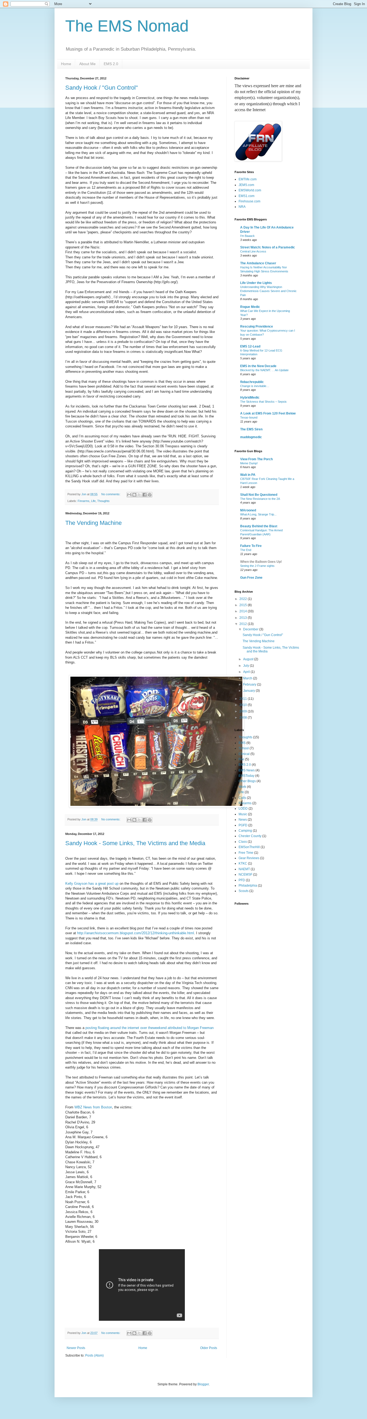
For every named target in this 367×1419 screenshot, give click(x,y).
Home (66, 64)
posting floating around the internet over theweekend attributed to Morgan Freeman (149, 1028)
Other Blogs (247, 781)
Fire (241, 759)
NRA (242, 207)
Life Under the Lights (256, 283)
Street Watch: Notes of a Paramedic (267, 247)
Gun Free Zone (251, 577)
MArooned (248, 510)
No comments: (111, 494)
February (250, 684)
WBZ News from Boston (93, 1107)
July (246, 666)
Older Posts (208, 1348)
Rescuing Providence (256, 326)
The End (245, 550)
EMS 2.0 (111, 64)
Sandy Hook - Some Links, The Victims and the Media (135, 843)
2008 (243, 717)
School (244, 748)
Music (243, 814)
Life (93, 501)
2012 (243, 624)
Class (243, 842)
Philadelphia (248, 885)
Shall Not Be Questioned (258, 495)
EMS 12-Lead (250, 346)
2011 (243, 699)
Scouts (244, 891)
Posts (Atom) (94, 1355)
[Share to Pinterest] (149, 494)
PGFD (243, 825)
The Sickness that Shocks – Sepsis (263, 401)
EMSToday (246, 776)
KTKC (243, 863)
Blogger (203, 1384)
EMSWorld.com (250, 190)
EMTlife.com (248, 179)
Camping (245, 831)
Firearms (83, 501)
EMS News (247, 770)
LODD (243, 808)
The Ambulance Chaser (258, 263)
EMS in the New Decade (258, 366)
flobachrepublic (252, 382)
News (243, 819)
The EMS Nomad (127, 26)
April (247, 672)
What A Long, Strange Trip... (258, 514)
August (248, 659)
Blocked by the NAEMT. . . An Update (264, 370)
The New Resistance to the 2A (260, 498)
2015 (243, 605)
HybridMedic (250, 397)
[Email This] (129, 494)
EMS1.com (246, 196)
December (251, 629)
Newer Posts (76, 1348)
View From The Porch (256, 459)
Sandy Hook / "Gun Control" (101, 87)
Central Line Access (253, 251)
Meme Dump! (249, 463)
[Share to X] (139, 494)
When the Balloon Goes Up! (261, 562)
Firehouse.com (249, 201)
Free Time (246, 853)
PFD (242, 880)
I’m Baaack (247, 235)
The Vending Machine (93, 522)
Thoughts (103, 501)
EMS (242, 743)
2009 (243, 711)
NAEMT (244, 869)
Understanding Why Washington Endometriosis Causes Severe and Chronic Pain (268, 291)
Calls (242, 798)
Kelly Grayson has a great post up (91, 883)
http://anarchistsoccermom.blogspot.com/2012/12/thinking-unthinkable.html (135, 933)
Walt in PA (248, 475)
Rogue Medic (250, 307)
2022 (243, 599)
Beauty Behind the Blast (258, 526)
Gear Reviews (249, 858)
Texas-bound (248, 417)
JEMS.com (246, 185)
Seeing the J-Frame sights (257, 565)
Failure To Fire (251, 546)
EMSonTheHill (249, 847)
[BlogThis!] (134, 494)
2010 (243, 705)
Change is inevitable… (254, 386)
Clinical (244, 754)
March (248, 678)
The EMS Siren (251, 429)
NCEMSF (245, 874)
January (249, 691)
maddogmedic (251, 437)
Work (242, 787)
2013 (243, 618)
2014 (243, 611)
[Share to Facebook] (144, 494)
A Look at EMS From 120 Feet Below (268, 413)
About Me (87, 64)
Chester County (250, 836)
